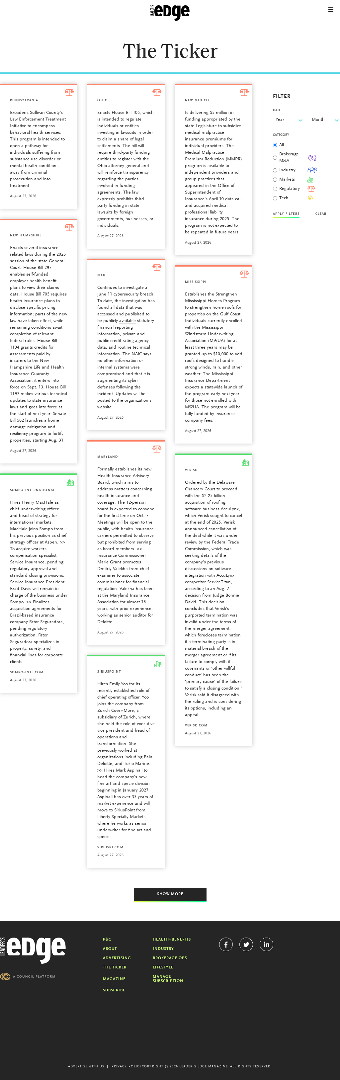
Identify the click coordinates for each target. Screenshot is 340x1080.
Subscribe (114, 990)
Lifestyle (163, 967)
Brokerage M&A (289, 157)
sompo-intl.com (26, 672)
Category (281, 135)
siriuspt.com (110, 847)
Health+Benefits (172, 940)
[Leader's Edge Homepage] (33, 951)
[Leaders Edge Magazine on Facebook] (226, 944)
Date (277, 110)
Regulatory (289, 189)
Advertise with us (86, 1066)
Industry (287, 170)
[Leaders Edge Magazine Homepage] (170, 13)
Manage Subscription (168, 979)
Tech (284, 198)
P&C (107, 940)
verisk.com (196, 725)
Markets (287, 179)
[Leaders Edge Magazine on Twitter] (246, 944)
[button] (330, 9)
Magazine (114, 979)
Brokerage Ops (170, 958)
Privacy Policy (127, 1066)
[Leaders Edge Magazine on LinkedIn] (266, 944)
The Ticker (115, 967)
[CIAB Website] (27, 976)
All (281, 145)
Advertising (117, 958)
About (110, 949)
